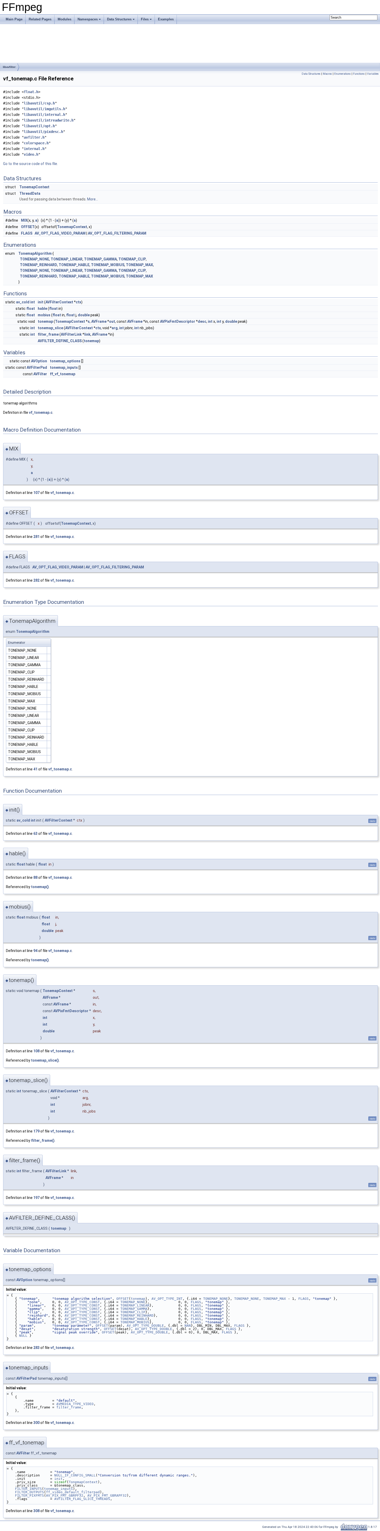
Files (145, 19)
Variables (373, 74)
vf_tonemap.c (40, 412)
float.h (31, 92)
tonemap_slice (50, 328)
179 (36, 1131)
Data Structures (119, 19)
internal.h (34, 149)
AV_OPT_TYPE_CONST (82, 1302)
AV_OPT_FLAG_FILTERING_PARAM (117, 233)
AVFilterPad (37, 367)
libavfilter (9, 67)
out (112, 321)
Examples (166, 19)
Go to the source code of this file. (30, 164)
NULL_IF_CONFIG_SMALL (75, 1475)
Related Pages (40, 19)
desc (202, 321)
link (87, 334)
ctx (78, 302)
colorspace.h (36, 143)
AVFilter (40, 374)
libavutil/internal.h (44, 114)
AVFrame (99, 321)
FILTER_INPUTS (28, 1489)
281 (36, 537)
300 (36, 1423)
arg (115, 328)
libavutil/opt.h (39, 126)
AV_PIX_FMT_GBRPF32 (64, 1495)
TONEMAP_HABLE (74, 265)
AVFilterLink (71, 334)
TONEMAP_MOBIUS (107, 265)
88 (35, 877)
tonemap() (40, 887)
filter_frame (48, 334)
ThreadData (29, 193)
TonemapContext (34, 187)
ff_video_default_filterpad (73, 1492)
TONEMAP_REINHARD (38, 265)
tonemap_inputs (64, 367)
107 (36, 493)
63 (35, 833)
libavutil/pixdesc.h (43, 132)
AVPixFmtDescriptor (177, 321)
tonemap (45, 321)
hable (42, 308)
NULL (23, 1336)
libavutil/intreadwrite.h (48, 120)
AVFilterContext (59, 302)
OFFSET (28, 227)
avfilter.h (34, 137)
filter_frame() (43, 1140)
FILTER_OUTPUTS (29, 1492)
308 (36, 1511)
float (30, 308)
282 (36, 580)
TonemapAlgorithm (35, 253)
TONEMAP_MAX (139, 265)
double (84, 315)
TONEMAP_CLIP (132, 259)
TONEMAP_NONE (34, 259)
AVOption (39, 361)
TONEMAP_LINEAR (66, 259)
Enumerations (342, 74)
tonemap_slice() (45, 1060)
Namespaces (88, 19)
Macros (327, 74)
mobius (44, 315)
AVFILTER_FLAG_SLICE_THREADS (82, 1499)
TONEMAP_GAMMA (100, 259)
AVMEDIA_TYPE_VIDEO (75, 1404)
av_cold (22, 302)
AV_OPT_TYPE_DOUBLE (145, 1325)
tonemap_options (65, 361)
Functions (359, 74)
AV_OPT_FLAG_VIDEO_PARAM (60, 233)
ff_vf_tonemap (62, 374)
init (40, 302)
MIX (24, 220)
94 (35, 951)
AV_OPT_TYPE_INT (167, 1299)
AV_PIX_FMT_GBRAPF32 (107, 1495)
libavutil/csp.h (39, 103)
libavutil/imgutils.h (44, 109)
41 (35, 769)
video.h (31, 154)
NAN (188, 1325)
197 (36, 1198)
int (32, 302)
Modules (64, 19)
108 (36, 1051)
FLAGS (26, 233)
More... (92, 199)
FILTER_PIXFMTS (29, 1495)
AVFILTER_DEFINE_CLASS (60, 341)
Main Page (14, 19)
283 (36, 1348)
